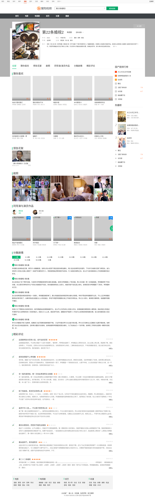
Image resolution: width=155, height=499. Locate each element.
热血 (94, 482)
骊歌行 (35, 136)
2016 (48, 38)
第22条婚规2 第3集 (22, 292)
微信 (8, 1)
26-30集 (71, 257)
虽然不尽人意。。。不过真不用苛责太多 (33, 408)
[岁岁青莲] (42, 228)
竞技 (73, 485)
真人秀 (70, 482)
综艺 (47, 16)
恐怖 (27, 482)
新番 (98, 482)
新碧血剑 (77, 243)
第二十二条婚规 (25, 459)
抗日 (50, 482)
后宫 (90, 482)
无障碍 (151, 1)
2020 (99, 485)
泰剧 (58, 482)
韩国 (19, 485)
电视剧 (37, 16)
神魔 (90, 485)
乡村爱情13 (78, 102)
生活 (79, 482)
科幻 (32, 482)
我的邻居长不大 (38, 102)
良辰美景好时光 (99, 102)
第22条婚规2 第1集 (22, 265)
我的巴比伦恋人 (79, 136)
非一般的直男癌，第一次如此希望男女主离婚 (36, 374)
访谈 (75, 482)
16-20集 (49, 257)
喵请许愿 (56, 102)
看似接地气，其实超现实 (28, 442)
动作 (23, 482)
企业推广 (64, 493)
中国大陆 (62, 38)
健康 (67, 16)
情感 (65, 482)
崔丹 (71, 40)
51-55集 (27, 260)
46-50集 (16, 260)
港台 (23, 485)
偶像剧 (41, 482)
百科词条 (79, 32)
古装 (45, 482)
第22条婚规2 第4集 (22, 306)
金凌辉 (49, 40)
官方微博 (91, 493)
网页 (3, 1)
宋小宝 (67, 40)
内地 (27, 485)
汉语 (36, 1)
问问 (47, 1)
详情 (110, 348)
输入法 (71, 493)
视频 (25, 1)
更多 (114, 46)
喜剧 (75, 38)
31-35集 (83, 257)
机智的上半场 (98, 136)
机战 (107, 482)
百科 (53, 1)
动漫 (57, 16)
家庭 (82, 38)
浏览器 (77, 493)
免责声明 (83, 493)
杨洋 (48, 485)
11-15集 (38, 257)
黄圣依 (62, 40)
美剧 (40, 485)
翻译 (42, 1)
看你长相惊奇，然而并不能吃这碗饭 (32, 425)
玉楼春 (55, 136)
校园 (94, 485)
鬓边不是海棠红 (17, 243)
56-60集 (38, 260)
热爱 (95, 243)
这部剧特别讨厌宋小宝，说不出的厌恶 (33, 340)
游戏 (65, 485)
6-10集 (27, 257)
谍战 (54, 482)
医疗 (31, 1)
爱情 (79, 38)
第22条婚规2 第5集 (22, 319)
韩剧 (44, 485)
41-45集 (105, 257)
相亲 (69, 485)
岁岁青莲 (36, 243)
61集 (49, 260)
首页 (17, 16)
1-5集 (16, 257)
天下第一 (56, 243)
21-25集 (60, 257)
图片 (19, 1)
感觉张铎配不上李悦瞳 (27, 357)
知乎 (14, 1)
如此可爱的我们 (17, 102)
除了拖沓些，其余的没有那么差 (30, 391)
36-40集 (94, 257)
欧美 (15, 485)
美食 (83, 482)
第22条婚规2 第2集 (22, 279)
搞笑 (103, 482)
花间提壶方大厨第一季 (19, 136)
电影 (26, 16)
